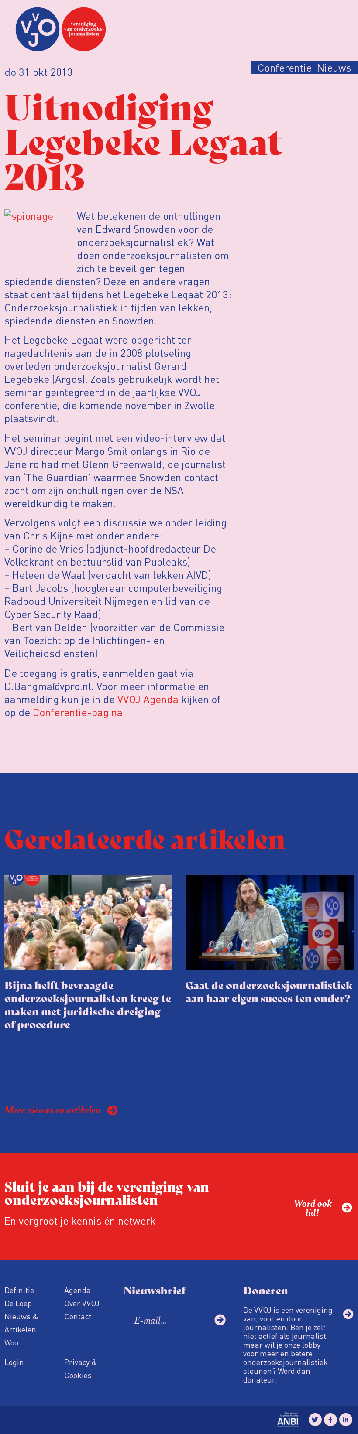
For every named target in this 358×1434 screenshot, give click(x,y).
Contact (77, 1316)
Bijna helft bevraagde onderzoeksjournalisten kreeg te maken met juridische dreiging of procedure (87, 1004)
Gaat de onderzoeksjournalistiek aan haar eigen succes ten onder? (269, 991)
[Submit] (220, 1319)
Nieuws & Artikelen (21, 1322)
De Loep (18, 1303)
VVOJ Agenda (148, 699)
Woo (11, 1342)
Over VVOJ (82, 1303)
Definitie (19, 1290)
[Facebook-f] (330, 1419)
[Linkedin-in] (345, 1419)
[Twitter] (315, 1419)
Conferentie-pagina (78, 712)
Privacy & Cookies (80, 1368)
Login (14, 1362)
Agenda (77, 1290)
